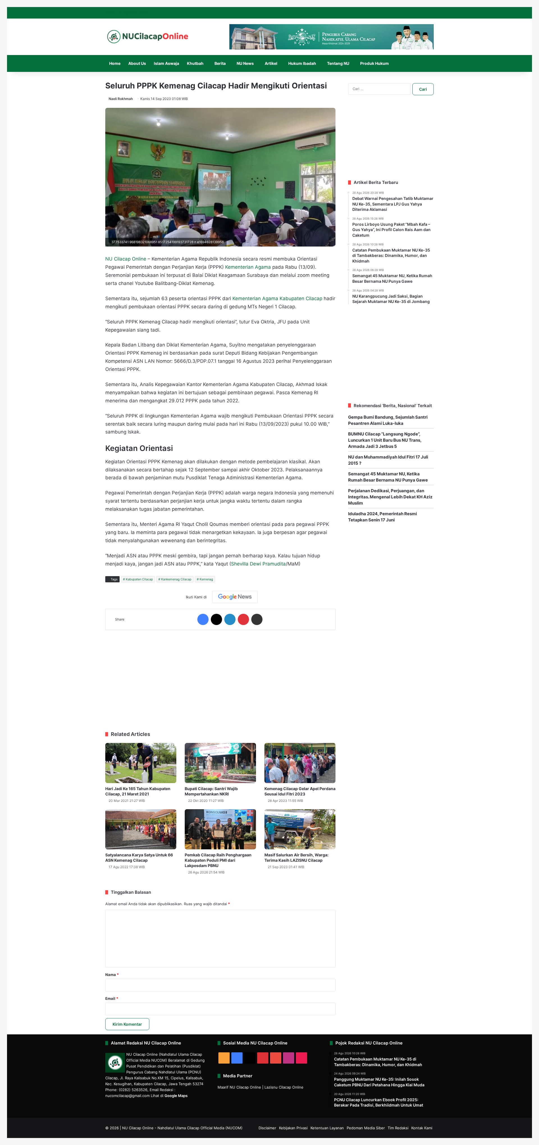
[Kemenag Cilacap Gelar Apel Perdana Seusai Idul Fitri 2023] (299, 763)
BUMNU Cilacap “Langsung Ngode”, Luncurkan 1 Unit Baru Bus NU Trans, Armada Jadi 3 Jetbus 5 (384, 440)
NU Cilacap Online (125, 259)
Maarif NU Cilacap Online (239, 1087)
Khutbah (195, 63)
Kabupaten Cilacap (139, 579)
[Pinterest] (243, 619)
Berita (220, 63)
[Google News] (235, 597)
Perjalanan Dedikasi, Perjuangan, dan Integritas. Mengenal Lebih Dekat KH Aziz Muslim (390, 497)
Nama (112, 974)
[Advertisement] (220, 677)
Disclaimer (267, 1128)
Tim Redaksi (398, 1128)
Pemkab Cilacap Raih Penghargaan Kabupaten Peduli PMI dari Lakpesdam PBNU (218, 860)
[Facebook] (203, 619)
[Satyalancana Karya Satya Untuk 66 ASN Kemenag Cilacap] (140, 829)
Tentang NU (338, 63)
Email (111, 998)
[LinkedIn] (230, 619)
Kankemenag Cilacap (176, 579)
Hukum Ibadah (302, 63)
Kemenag (206, 579)
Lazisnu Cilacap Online (283, 1087)
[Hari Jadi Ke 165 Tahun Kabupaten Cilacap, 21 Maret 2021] (140, 763)
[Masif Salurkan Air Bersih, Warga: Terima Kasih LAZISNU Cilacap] (299, 829)
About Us (137, 63)
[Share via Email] (256, 619)
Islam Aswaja (166, 63)
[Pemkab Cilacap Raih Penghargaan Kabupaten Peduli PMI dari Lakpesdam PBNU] (220, 829)
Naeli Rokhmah (121, 99)
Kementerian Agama (248, 267)
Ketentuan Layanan (327, 1128)
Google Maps (176, 1095)
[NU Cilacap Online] (147, 37)
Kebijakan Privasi (293, 1128)
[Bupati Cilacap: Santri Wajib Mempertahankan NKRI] (220, 763)
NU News (245, 63)
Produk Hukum (374, 63)
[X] (216, 619)
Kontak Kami (421, 1128)
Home (114, 63)
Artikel (271, 63)
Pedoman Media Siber (366, 1128)
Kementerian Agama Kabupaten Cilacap (277, 298)
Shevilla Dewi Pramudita (258, 564)
